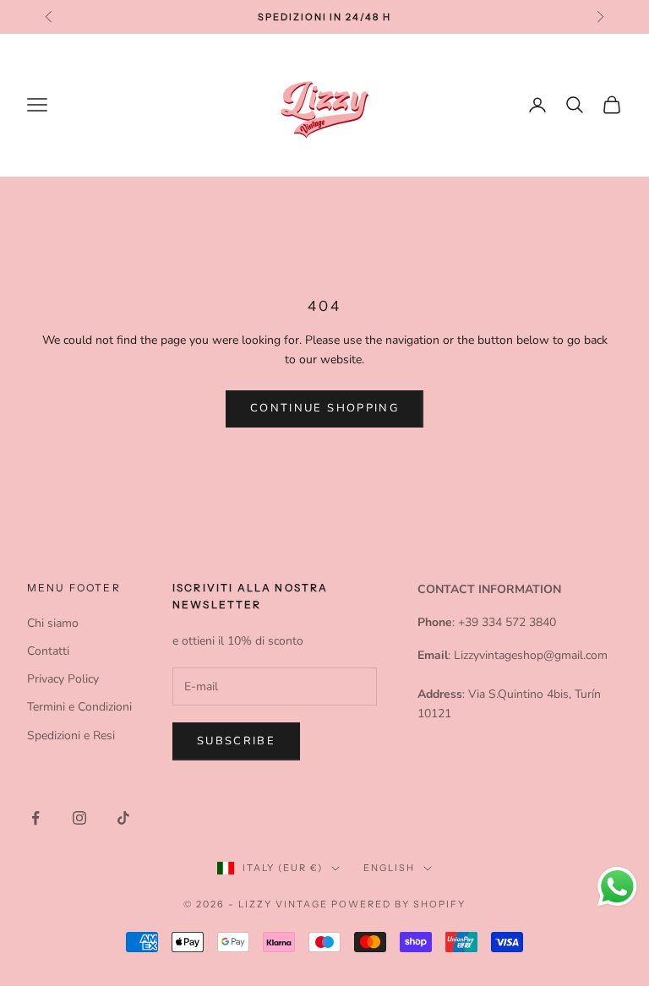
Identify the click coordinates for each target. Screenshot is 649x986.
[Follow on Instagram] (79, 817)
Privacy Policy (63, 679)
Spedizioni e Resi (71, 735)
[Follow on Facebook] (35, 817)
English (389, 868)
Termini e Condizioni (79, 707)
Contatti (48, 651)
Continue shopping (324, 408)
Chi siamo (53, 623)
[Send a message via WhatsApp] (617, 886)
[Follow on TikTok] (123, 817)
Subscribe (236, 741)
